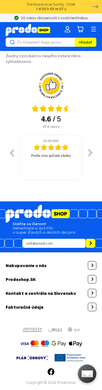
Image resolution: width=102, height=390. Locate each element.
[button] (51, 265)
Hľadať (85, 42)
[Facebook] (51, 371)
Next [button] (90, 153)
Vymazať (70, 42)
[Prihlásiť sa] (67, 29)
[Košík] (80, 29)
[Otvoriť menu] (93, 29)
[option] (51, 157)
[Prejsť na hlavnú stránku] (28, 30)
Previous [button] (11, 153)
